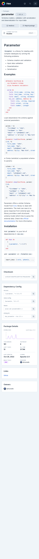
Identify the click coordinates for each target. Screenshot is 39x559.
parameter (8, 14)
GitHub (6, 375)
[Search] (30, 3)
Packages (6, 11)
